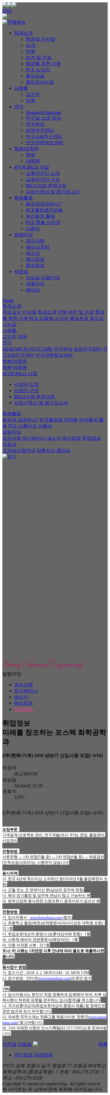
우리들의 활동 (40, 216)
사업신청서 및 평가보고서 (53, 191)
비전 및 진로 (39, 57)
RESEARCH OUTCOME (27, 348)
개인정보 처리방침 (33, 1054)
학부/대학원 (26, 148)
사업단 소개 (26, 384)
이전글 (9, 1044)
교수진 (33, 94)
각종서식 (35, 283)
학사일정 (35, 259)
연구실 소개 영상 (43, 117)
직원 (30, 100)
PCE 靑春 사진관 (43, 222)
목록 (103, 1044)
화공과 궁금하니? (20, 419)
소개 (30, 45)
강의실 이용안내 (43, 277)
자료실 (21, 271)
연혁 (30, 51)
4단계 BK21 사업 (31, 167)
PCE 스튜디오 (22, 425)
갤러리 (33, 289)
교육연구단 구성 (43, 179)
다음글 (25, 1044)
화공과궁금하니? (43, 203)
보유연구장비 (40, 130)
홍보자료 (35, 75)
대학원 (33, 160)
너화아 (33, 228)
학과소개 (23, 32)
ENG (7, 10)
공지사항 (35, 240)
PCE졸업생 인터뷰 (59, 419)
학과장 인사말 (40, 39)
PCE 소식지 (38, 69)
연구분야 (35, 124)
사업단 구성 (26, 390)
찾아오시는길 (40, 82)
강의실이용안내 (18, 450)
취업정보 (35, 265)
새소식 (33, 253)
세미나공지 (37, 246)
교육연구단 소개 (43, 173)
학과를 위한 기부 (43, 63)
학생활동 (23, 197)
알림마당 (23, 234)
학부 (30, 154)
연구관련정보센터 (44, 142)
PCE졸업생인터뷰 (44, 210)
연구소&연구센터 (44, 136)
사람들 (21, 88)
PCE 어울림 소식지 (49, 318)
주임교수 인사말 (19, 312)
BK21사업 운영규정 (46, 185)
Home (8, 300)
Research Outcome (43, 112)
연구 (18, 106)
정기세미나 (34, 438)
